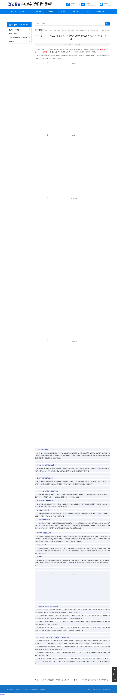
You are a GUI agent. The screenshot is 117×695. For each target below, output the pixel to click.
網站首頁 (13, 11)
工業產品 (11, 41)
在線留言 (87, 11)
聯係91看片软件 (100, 11)
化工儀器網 (95, 689)
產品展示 (38, 11)
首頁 (55, 30)
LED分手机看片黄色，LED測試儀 (18, 37)
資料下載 (75, 11)
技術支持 (63, 11)
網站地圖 (107, 689)
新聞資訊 (50, 11)
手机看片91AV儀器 (14, 30)
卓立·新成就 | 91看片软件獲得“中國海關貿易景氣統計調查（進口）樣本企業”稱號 (95, 680)
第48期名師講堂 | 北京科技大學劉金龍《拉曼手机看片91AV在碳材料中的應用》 (55, 680)
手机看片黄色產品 (14, 33)
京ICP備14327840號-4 (40, 689)
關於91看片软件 (25, 11)
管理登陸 (101, 689)
